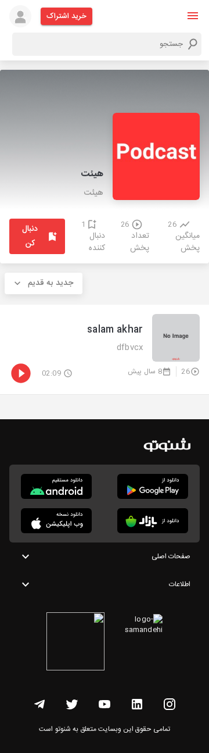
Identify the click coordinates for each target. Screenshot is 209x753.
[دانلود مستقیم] (56, 486)
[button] (193, 16)
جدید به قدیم (50, 283)
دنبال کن (30, 236)
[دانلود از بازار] (152, 520)
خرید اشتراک (66, 16)
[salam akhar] (104, 349)
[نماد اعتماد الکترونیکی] (75, 643)
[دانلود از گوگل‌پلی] (152, 486)
